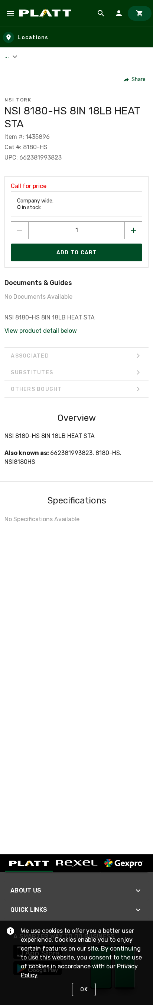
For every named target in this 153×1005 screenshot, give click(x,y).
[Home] (46, 13)
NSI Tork (17, 100)
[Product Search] (101, 13)
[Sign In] (119, 13)
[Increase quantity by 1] (133, 230)
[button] (135, 79)
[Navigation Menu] (10, 13)
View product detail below (40, 330)
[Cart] (140, 13)
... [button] (7, 56)
